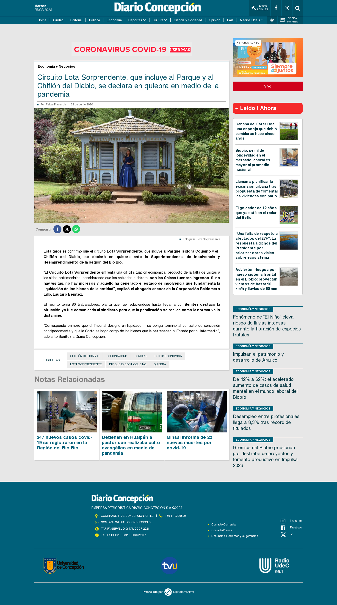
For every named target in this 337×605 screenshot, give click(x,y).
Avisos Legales (262, 8)
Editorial (76, 20)
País (230, 20)
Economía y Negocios (253, 309)
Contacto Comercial (223, 524)
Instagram (296, 520)
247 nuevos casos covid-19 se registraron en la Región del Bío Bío (64, 442)
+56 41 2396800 (175, 515)
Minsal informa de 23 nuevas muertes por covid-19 (189, 442)
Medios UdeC (250, 20)
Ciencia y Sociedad (188, 20)
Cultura (158, 20)
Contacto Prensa (221, 530)
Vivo (267, 86)
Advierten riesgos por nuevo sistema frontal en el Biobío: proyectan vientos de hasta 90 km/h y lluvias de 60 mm (256, 279)
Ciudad (58, 20)
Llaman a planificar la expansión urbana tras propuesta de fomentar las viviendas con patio (256, 188)
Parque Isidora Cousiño (127, 364)
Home (42, 20)
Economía (114, 20)
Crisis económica (168, 356)
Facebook (296, 527)
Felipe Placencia (56, 104)
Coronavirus (117, 356)
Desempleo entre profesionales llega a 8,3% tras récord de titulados (266, 422)
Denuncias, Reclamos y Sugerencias (234, 536)
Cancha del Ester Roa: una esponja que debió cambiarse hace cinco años (256, 131)
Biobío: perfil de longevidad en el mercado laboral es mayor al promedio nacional (252, 160)
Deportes (135, 20)
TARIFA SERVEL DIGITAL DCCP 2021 (125, 528)
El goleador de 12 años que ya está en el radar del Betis (256, 213)
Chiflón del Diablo (84, 356)
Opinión (214, 20)
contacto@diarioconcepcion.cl (126, 522)
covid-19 (141, 356)
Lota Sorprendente (86, 364)
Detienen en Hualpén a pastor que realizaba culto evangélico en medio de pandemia (131, 445)
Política (94, 20)
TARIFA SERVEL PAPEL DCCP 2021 (124, 535)
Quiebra (160, 364)
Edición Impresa (292, 20)
